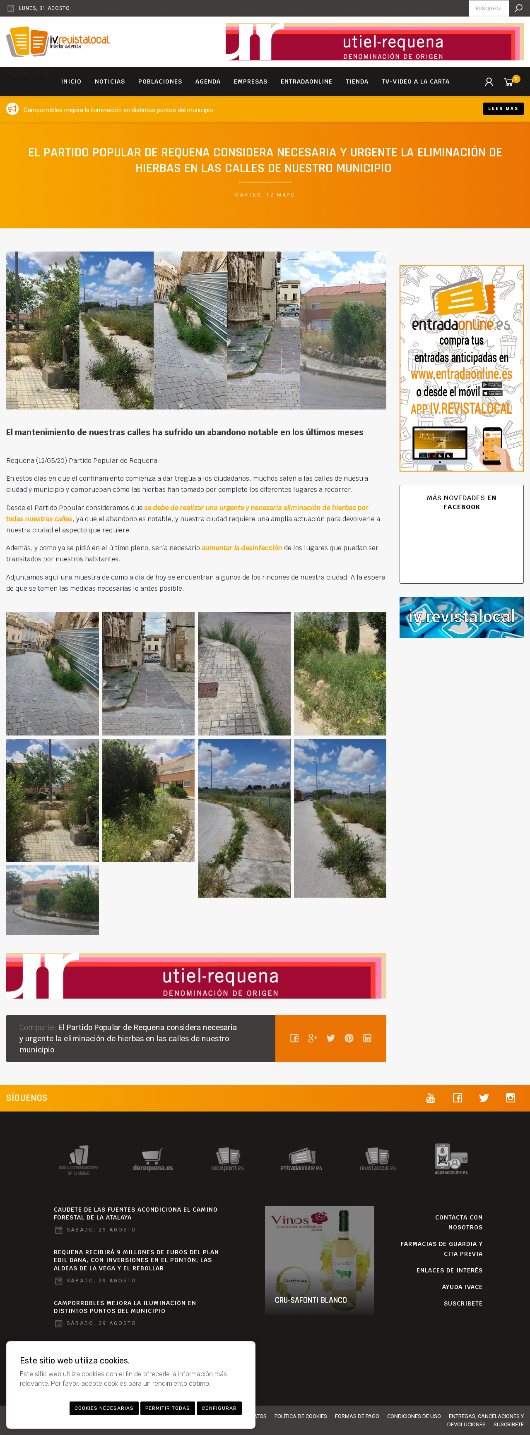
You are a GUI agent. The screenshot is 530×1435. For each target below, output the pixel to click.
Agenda (208, 81)
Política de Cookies (301, 1416)
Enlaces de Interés (450, 1270)
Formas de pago (357, 1416)
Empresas (250, 81)
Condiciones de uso (414, 1416)
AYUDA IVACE (462, 1287)
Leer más (503, 108)
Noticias (110, 81)
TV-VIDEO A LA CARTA (416, 81)
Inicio (71, 81)
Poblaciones (160, 81)
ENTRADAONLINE (306, 81)
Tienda (357, 81)
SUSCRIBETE (463, 1303)
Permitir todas (167, 1408)
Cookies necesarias (104, 1408)
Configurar (219, 1408)
